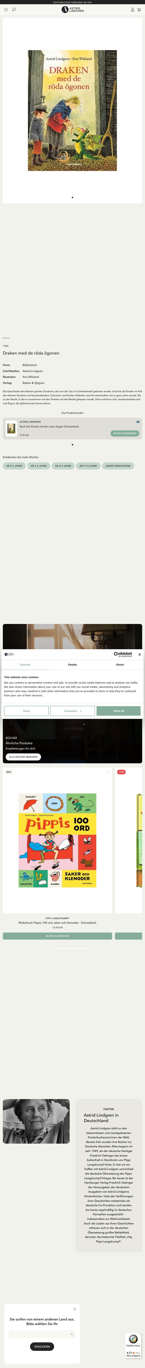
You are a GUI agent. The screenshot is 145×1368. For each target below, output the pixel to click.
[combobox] (42, 1334)
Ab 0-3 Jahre (14, 465)
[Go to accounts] (131, 9)
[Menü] (139, 1335)
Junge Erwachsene (118, 465)
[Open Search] (15, 9)
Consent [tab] (25, 664)
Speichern (42, 1346)
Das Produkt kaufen (72, 412)
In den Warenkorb (125, 433)
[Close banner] (139, 654)
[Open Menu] (6, 9)
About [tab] (120, 664)
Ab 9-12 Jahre (88, 465)
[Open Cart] (137, 9)
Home (6, 337)
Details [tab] (72, 664)
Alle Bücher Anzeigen (23, 757)
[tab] (72, 197)
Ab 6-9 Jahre (63, 465)
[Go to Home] (72, 9)
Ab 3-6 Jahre (39, 465)
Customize (70, 710)
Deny (26, 710)
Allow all (118, 710)
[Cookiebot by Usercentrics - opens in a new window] (116, 654)
